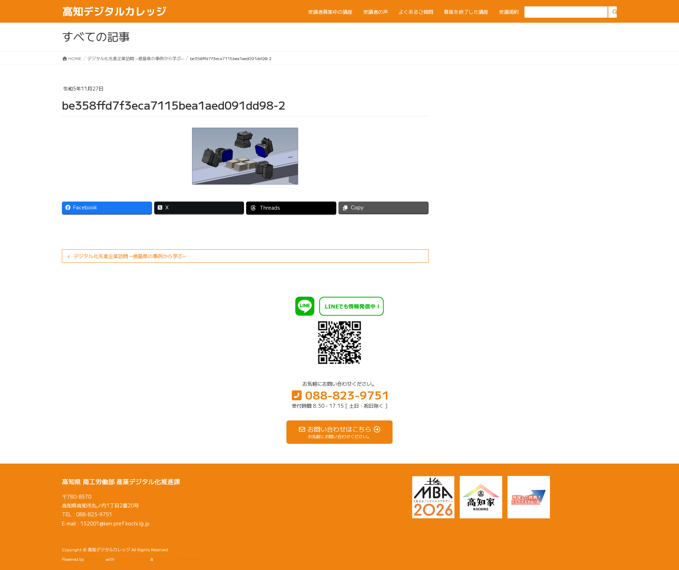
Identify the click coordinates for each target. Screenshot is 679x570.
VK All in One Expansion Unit (182, 559)
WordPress (95, 559)
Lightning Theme (132, 559)
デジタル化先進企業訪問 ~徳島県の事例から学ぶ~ (130, 256)
